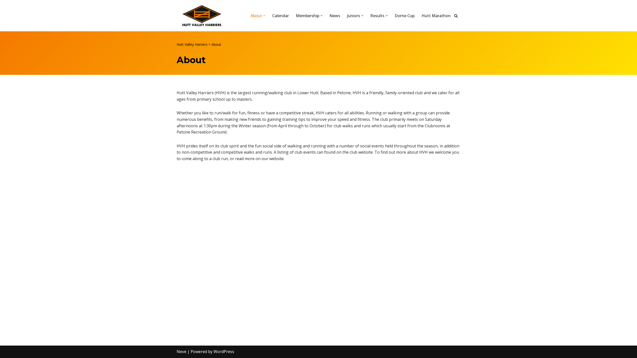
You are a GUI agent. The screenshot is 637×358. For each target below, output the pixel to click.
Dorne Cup (405, 15)
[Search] (456, 16)
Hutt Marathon (436, 15)
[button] (264, 16)
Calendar (280, 15)
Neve (181, 351)
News (334, 15)
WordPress (223, 351)
